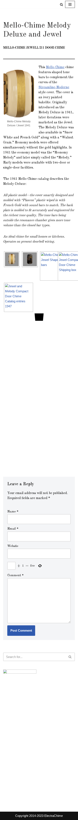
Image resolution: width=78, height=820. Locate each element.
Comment (15, 575)
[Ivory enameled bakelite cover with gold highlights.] (13, 259)
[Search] (61, 4)
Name (13, 511)
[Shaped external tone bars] (55, 266)
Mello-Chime (55, 67)
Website (12, 546)
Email (13, 528)
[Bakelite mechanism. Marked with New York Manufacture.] (31, 259)
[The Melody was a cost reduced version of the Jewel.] (19, 297)
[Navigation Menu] (70, 4)
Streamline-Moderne (53, 87)
